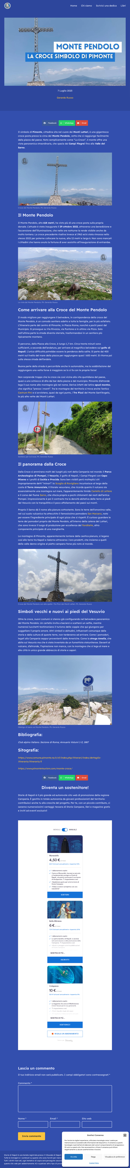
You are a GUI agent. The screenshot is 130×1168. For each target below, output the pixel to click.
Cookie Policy (94, 1163)
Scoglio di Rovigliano (67, 483)
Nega (93, 1157)
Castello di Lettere (101, 491)
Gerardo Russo (65, 97)
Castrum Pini (25, 392)
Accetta (73, 1157)
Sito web (86, 1118)
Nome (22, 1118)
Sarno (43, 495)
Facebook (52, 123)
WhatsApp (69, 123)
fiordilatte (87, 525)
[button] (125, 1135)
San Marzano (94, 513)
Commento (25, 1083)
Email (84, 123)
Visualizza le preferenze (115, 1157)
